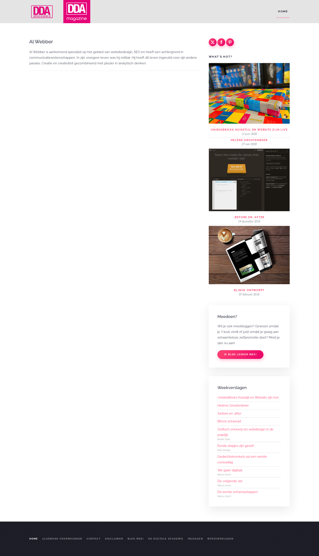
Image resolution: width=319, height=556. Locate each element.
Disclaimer (114, 538)
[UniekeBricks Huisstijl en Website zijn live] (249, 93)
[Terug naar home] (42, 11)
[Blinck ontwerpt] (249, 255)
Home (283, 11)
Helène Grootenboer (249, 140)
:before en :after (249, 217)
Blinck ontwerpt (249, 290)
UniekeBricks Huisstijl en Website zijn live (249, 129)
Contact (94, 538)
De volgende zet (229, 481)
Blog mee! (136, 538)
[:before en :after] (249, 180)
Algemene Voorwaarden (62, 538)
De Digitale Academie (165, 538)
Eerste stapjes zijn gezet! (235, 446)
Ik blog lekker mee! (240, 354)
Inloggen (195, 538)
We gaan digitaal (229, 470)
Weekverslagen (220, 538)
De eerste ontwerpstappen (237, 492)
